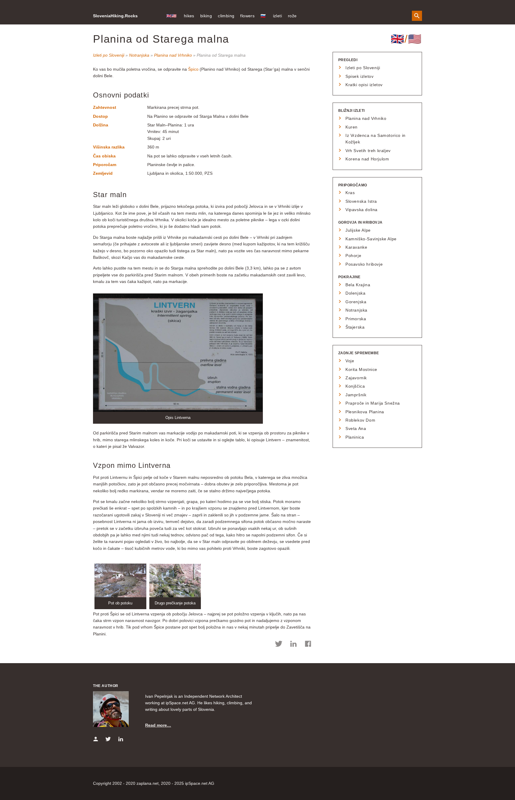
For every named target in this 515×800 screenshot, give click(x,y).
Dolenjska (355, 293)
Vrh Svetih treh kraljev (368, 150)
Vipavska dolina (361, 209)
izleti (277, 15)
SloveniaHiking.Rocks (115, 15)
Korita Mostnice (361, 369)
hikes (189, 15)
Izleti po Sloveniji (108, 55)
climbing (226, 15)
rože (292, 15)
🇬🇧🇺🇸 (171, 15)
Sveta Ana (355, 428)
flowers (247, 15)
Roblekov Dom (360, 420)
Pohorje (353, 255)
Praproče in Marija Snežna (372, 403)
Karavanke (356, 247)
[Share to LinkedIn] (293, 645)
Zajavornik (356, 377)
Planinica (354, 437)
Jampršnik (355, 394)
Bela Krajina (357, 284)
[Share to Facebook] (308, 645)
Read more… (158, 725)
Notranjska (139, 55)
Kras (350, 192)
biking (206, 15)
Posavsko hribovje (364, 264)
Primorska (355, 318)
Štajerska (354, 327)
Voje (349, 360)
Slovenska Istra (361, 201)
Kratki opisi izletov (364, 84)
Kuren (351, 127)
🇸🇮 (263, 15)
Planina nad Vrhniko (173, 55)
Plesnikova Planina (364, 411)
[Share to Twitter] (279, 645)
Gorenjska (355, 301)
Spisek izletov (359, 76)
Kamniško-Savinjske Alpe (371, 238)
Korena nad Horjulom (367, 159)
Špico (193, 69)
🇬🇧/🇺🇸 (406, 39)
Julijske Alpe (358, 230)
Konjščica (355, 386)
